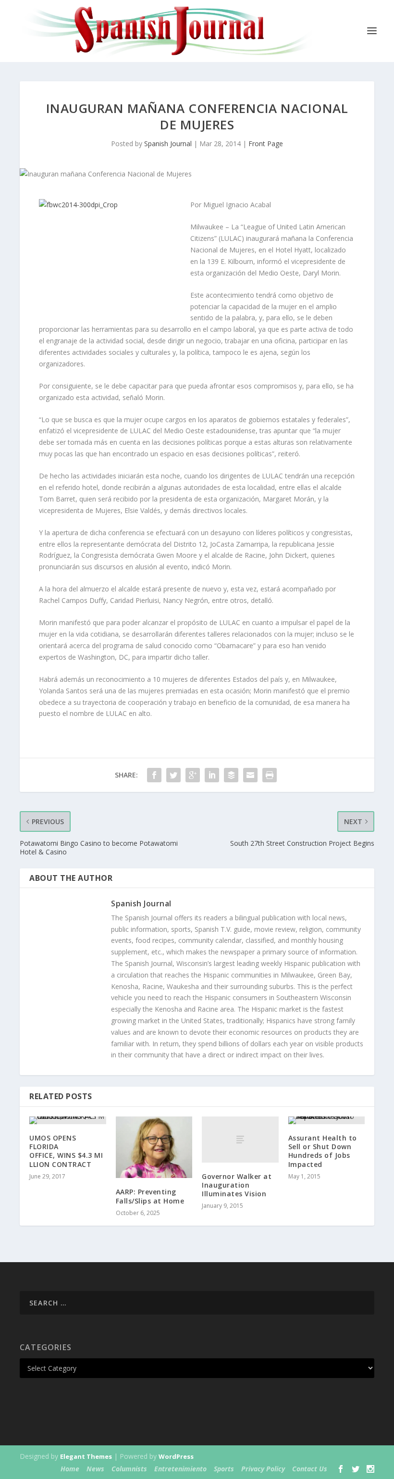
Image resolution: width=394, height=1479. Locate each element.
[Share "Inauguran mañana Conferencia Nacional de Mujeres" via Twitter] (173, 775)
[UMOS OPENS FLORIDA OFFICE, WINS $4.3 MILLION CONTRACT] (67, 1120)
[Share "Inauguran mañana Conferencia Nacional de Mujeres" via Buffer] (231, 775)
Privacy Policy (263, 1468)
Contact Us (309, 1468)
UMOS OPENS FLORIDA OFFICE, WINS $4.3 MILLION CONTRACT (66, 1151)
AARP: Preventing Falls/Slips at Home (150, 1196)
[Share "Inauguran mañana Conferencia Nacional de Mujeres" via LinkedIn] (212, 775)
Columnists (129, 1468)
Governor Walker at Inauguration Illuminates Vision (236, 1185)
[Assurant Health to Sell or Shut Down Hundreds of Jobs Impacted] (326, 1120)
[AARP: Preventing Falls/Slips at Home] (154, 1147)
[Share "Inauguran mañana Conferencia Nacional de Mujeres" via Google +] (192, 775)
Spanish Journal (168, 143)
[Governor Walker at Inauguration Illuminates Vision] (240, 1139)
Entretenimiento (180, 1468)
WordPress (176, 1456)
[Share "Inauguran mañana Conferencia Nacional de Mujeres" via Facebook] (154, 775)
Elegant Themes (86, 1456)
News (95, 1468)
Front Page (265, 143)
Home (70, 1468)
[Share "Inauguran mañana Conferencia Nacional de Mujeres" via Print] (269, 775)
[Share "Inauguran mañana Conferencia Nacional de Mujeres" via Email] (250, 775)
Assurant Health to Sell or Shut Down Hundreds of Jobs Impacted (322, 1151)
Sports (224, 1468)
